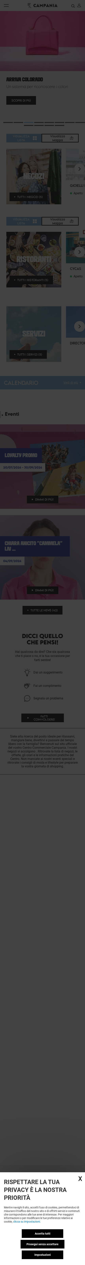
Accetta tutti (42, 1233)
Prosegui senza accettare (42, 1244)
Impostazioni (42, 1254)
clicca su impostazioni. (27, 1221)
